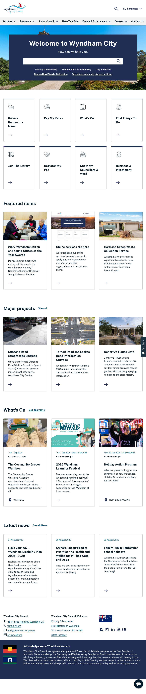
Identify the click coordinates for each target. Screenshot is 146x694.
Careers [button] (121, 21)
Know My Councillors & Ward (89, 170)
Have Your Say (70, 21)
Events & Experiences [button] (96, 21)
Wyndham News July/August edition (92, 74)
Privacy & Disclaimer (62, 621)
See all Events (37, 410)
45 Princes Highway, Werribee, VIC (26, 621)
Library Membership (46, 69)
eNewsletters (14, 635)
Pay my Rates (103, 69)
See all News (40, 525)
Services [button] (9, 21)
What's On (87, 118)
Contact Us (137, 21)
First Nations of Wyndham (65, 626)
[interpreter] (124, 629)
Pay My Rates (53, 118)
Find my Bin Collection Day (76, 69)
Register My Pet (52, 168)
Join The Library (19, 166)
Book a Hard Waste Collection (51, 74)
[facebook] (101, 629)
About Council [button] (49, 21)
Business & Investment (124, 168)
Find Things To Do (126, 120)
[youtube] (118, 629)
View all (42, 308)
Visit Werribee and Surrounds (67, 630)
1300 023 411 (14, 626)
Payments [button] (27, 21)
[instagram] (107, 629)
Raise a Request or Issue (15, 122)
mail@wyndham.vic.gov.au (21, 630)
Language (130, 9)
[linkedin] (113, 629)
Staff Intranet (59, 635)
